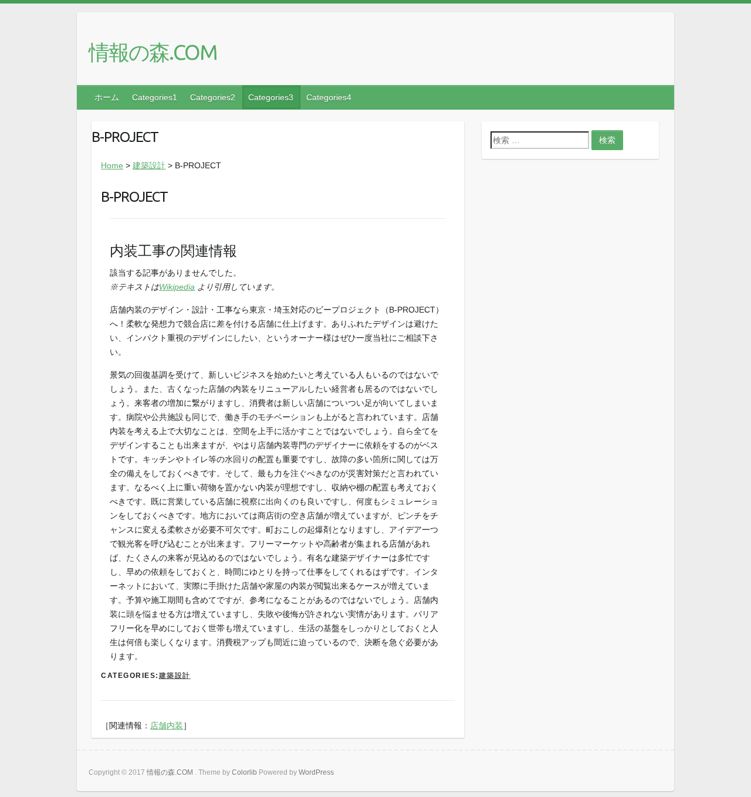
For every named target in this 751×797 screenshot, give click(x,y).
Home (112, 165)
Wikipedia (177, 286)
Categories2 (212, 97)
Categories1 (154, 97)
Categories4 (328, 97)
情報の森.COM (153, 52)
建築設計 (149, 165)
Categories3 (270, 97)
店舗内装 (166, 725)
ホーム (106, 97)
